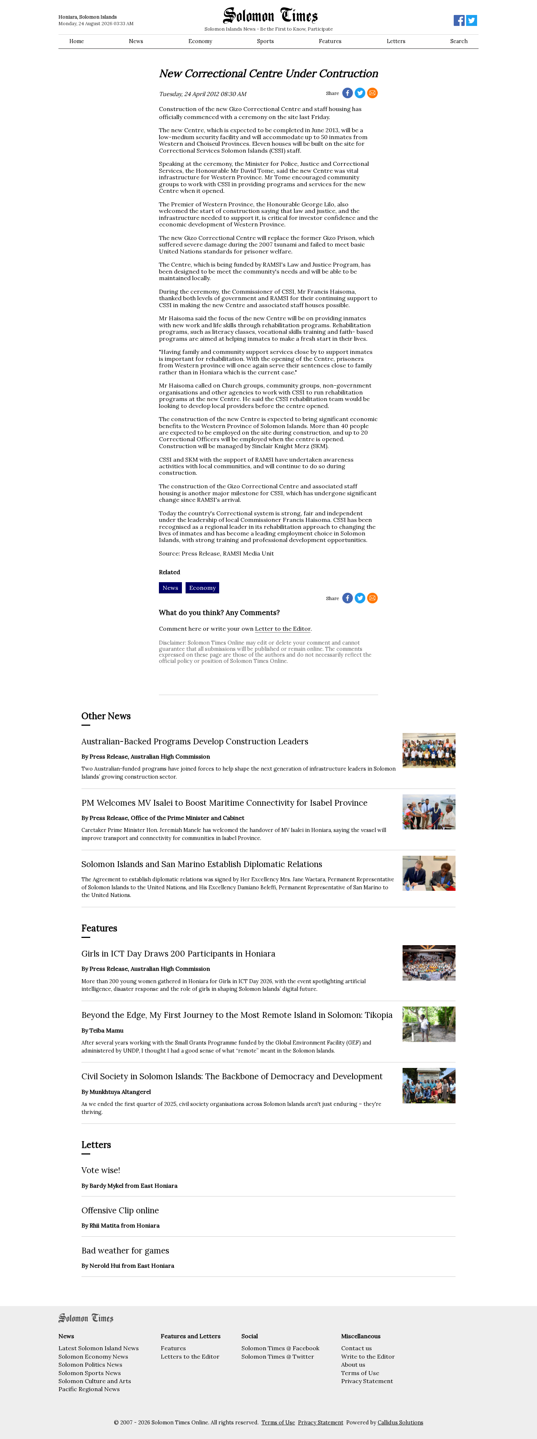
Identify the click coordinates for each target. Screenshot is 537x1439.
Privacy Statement (367, 1381)
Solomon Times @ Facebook (280, 1348)
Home (76, 41)
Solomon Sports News (89, 1373)
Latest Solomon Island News (98, 1348)
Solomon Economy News (93, 1356)
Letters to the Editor (190, 1356)
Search (459, 41)
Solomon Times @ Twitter (277, 1356)
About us (353, 1364)
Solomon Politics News (90, 1364)
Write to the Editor (368, 1356)
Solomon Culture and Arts (94, 1381)
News (136, 41)
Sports (265, 41)
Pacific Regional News (89, 1389)
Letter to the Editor (283, 628)
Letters (396, 41)
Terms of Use (360, 1373)
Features (330, 41)
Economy (200, 41)
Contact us (356, 1348)
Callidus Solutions (400, 1422)
